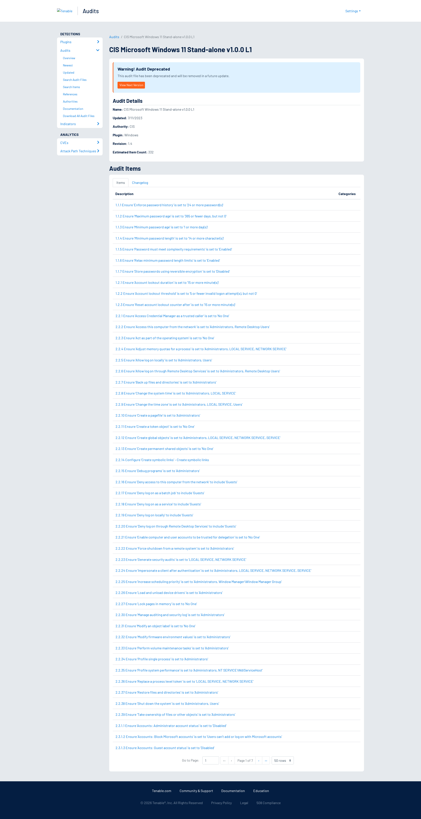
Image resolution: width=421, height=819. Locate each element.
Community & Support (196, 791)
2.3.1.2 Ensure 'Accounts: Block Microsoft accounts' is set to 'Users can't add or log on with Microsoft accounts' (199, 736)
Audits (91, 10)
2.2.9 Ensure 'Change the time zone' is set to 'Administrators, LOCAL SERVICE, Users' (179, 404)
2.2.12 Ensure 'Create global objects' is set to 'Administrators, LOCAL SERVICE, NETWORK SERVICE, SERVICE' (198, 437)
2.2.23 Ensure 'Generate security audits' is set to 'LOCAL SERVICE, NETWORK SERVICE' (181, 559)
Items (120, 182)
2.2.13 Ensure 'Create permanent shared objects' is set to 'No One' (164, 448)
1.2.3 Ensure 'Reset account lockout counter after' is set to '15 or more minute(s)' (175, 304)
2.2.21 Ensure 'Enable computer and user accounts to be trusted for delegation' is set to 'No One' (188, 537)
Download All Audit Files (79, 116)
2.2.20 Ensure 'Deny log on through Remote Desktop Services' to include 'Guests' (176, 526)
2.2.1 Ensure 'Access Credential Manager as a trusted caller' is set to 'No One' (172, 316)
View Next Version (131, 85)
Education (261, 791)
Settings (351, 11)
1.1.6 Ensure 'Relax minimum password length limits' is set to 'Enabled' (168, 260)
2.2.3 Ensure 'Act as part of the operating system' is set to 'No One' (165, 338)
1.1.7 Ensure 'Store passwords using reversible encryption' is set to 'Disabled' (173, 271)
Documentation (233, 791)
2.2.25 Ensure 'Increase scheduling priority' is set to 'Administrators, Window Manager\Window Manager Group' (199, 581)
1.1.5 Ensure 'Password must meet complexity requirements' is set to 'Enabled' (174, 249)
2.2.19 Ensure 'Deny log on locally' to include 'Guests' (154, 515)
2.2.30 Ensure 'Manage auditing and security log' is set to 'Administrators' (170, 615)
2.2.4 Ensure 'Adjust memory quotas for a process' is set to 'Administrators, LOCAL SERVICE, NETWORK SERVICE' (201, 349)
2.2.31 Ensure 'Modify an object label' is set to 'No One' (155, 626)
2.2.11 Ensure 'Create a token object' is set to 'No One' (155, 426)
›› (267, 760)
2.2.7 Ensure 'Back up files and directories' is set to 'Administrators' (166, 382)
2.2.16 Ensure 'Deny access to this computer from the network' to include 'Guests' (176, 482)
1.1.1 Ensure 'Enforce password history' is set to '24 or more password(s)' (169, 205)
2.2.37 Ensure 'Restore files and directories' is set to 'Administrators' (167, 692)
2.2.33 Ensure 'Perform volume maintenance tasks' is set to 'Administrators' (172, 648)
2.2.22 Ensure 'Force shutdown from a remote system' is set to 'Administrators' (175, 548)
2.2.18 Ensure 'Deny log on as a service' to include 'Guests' (158, 504)
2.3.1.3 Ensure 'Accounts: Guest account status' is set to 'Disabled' (165, 748)
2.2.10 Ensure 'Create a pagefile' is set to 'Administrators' (158, 415)
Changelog (140, 182)
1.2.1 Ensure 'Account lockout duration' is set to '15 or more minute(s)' (167, 282)
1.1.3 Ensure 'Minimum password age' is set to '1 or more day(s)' (162, 227)
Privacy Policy (221, 803)
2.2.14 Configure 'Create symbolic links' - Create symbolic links (162, 460)
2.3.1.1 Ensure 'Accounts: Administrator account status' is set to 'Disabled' (171, 725)
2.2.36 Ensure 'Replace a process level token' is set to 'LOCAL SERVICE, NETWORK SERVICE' (184, 681)
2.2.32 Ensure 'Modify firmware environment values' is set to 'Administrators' (173, 637)
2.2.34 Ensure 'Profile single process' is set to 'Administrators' (162, 659)
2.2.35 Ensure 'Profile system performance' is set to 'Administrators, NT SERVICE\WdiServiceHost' (189, 670)
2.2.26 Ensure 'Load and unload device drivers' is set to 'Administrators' (169, 592)
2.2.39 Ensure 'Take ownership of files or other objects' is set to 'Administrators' (175, 714)
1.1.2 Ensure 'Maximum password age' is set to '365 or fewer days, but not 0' (171, 216)
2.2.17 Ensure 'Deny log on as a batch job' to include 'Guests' (160, 493)
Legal (244, 803)
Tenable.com (161, 791)
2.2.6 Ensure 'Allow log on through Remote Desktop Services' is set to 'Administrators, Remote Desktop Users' (198, 371)
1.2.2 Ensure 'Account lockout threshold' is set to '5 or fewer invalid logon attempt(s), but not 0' (186, 293)
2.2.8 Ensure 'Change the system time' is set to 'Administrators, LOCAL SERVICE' (176, 393)
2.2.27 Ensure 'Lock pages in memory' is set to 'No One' (156, 604)
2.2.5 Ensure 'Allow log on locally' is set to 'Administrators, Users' (164, 360)
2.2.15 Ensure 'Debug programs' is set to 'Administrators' (158, 471)
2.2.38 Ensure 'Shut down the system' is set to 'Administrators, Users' (167, 703)
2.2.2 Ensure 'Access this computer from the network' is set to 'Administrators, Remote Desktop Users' (193, 327)
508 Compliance (269, 803)
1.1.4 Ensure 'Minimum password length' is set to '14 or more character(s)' (170, 238)
